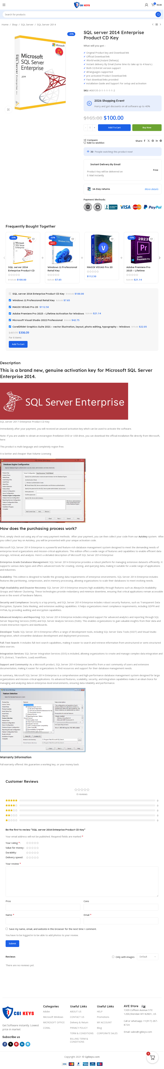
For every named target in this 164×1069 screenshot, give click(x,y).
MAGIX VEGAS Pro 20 (100, 267)
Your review (13, 863)
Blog (99, 1027)
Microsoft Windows (53, 1016)
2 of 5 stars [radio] (30, 843)
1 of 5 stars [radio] (27, 843)
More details (151, 189)
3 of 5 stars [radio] (32, 843)
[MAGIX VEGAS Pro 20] (101, 249)
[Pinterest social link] (153, 141)
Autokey (143, 536)
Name (10, 915)
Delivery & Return (79, 1022)
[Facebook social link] (145, 141)
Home (5, 24)
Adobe (46, 1011)
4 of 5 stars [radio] (35, 843)
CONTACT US (77, 1016)
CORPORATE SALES (107, 1033)
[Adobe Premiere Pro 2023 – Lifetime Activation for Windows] (141, 249)
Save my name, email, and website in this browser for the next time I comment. (53, 928)
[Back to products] (157, 25)
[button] (4, 258)
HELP (99, 1011)
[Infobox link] (134, 1006)
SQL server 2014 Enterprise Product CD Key (21, 270)
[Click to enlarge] (8, 109)
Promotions (103, 1016)
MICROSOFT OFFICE (54, 1022)
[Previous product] (153, 25)
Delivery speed (14, 857)
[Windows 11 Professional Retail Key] (62, 249)
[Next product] (160, 25)
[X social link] (149, 141)
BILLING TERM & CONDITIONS (79, 1040)
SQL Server (27, 24)
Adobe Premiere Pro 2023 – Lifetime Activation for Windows (140, 270)
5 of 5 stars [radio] (37, 843)
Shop (14, 24)
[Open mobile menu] (4, 5)
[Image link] (18, 1012)
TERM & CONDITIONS (82, 1033)
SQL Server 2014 (46, 24)
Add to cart (114, 127)
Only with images (125, 956)
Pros (8, 901)
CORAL (46, 1027)
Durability (11, 852)
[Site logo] (82, 4)
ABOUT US (75, 1011)
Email (87, 915)
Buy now (147, 127)
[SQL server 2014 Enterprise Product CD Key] (23, 249)
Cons (86, 901)
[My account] (146, 5)
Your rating (13, 843)
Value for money (15, 848)
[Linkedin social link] (157, 141)
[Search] (158, 14)
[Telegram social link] (161, 141)
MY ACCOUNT (104, 1022)
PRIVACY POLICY (78, 1027)
